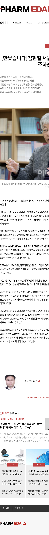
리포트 (29, 22)
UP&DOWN (42, 22)
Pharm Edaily (13, 523)
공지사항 (6, 508)
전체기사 (4, 22)
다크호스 (17, 22)
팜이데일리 (20, 419)
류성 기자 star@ (30, 381)
